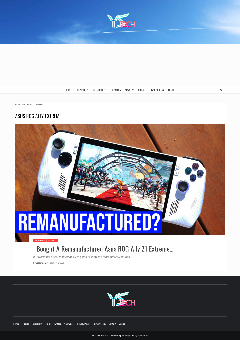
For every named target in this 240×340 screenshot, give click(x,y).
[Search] (221, 90)
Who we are (69, 323)
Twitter (57, 323)
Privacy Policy (156, 90)
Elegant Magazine (125, 335)
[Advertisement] (120, 65)
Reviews (82, 90)
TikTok (48, 323)
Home (69, 90)
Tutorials (99, 90)
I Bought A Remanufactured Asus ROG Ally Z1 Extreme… (103, 248)
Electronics (40, 240)
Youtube (25, 323)
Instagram (37, 323)
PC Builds (116, 90)
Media (171, 90)
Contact (112, 323)
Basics (141, 90)
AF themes (143, 335)
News (128, 90)
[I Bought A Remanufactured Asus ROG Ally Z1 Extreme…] (120, 182)
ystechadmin (42, 262)
